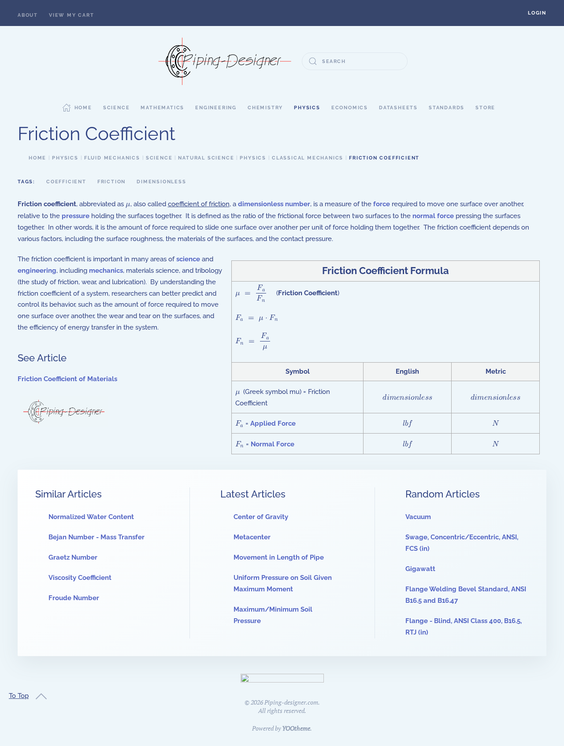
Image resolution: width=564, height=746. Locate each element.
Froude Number (73, 598)
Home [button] (83, 108)
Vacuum (418, 517)
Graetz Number (72, 557)
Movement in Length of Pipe (279, 557)
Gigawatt (420, 569)
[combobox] (355, 61)
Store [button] (485, 108)
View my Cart (71, 15)
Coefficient (66, 182)
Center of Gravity (261, 517)
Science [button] (116, 108)
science (188, 259)
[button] (537, 13)
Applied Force (273, 423)
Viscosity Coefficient (79, 578)
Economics (349, 108)
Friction (111, 182)
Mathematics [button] (162, 108)
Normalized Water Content (91, 517)
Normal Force (272, 444)
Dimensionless (161, 182)
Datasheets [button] (398, 108)
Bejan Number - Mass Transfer (96, 537)
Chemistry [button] (265, 108)
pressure (75, 216)
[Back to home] (224, 61)
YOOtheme (296, 728)
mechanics (106, 271)
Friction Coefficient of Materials (67, 379)
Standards (446, 108)
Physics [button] (307, 108)
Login (537, 13)
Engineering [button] (216, 108)
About (28, 15)
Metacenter (252, 537)
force (381, 204)
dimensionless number (274, 204)
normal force (433, 216)
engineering (37, 271)
